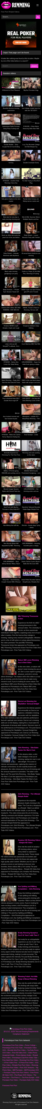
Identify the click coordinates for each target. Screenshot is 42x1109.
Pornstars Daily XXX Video (29, 1080)
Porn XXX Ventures (27, 1067)
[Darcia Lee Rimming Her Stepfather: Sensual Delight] (8, 715)
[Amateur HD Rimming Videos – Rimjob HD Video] (8, 854)
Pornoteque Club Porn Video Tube (24, 1058)
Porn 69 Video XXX (19, 1053)
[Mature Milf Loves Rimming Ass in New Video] (8, 674)
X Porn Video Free (10, 1063)
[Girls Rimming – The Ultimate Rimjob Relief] (8, 808)
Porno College (30, 1045)
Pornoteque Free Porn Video (12, 1045)
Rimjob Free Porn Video (21, 1065)
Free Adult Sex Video (10, 1060)
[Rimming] (17, 5)
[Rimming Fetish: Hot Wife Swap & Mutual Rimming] (8, 991)
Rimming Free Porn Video (29, 1060)
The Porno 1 (15, 1077)
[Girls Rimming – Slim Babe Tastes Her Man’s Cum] (8, 762)
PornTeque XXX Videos (23, 1075)
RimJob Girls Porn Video (16, 1050)
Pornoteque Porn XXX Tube (12, 1048)
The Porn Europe (28, 1077)
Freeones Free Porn (9, 1085)
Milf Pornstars (18, 1070)
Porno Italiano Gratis (23, 1055)
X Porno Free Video (26, 1063)
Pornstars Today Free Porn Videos (16, 1072)
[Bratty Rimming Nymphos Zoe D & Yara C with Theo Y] (8, 947)
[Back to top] (35, 1103)
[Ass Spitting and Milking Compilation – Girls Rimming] (8, 901)
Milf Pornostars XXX (31, 1070)
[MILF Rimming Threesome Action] (8, 630)
